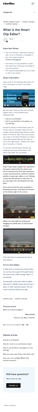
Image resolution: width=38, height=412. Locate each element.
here (30, 66)
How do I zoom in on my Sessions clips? (17, 344)
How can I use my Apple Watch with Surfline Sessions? (16, 359)
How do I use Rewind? (13, 119)
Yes (23, 325)
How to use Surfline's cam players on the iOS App (18, 349)
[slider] (11, 105)
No (27, 325)
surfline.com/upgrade (13, 60)
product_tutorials (21, 299)
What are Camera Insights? (13, 310)
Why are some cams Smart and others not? (18, 354)
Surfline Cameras (12, 24)
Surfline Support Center (11, 22)
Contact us (13, 385)
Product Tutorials (28, 22)
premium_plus (8, 299)
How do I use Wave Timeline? (24, 318)
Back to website (10, 405)
